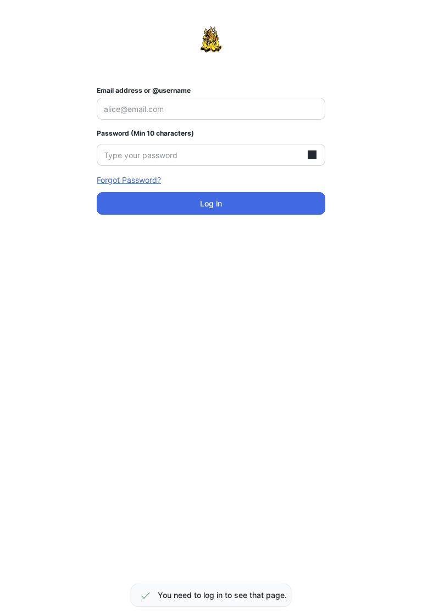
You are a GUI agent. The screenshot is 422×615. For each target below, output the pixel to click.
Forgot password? (129, 180)
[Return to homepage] (211, 39)
